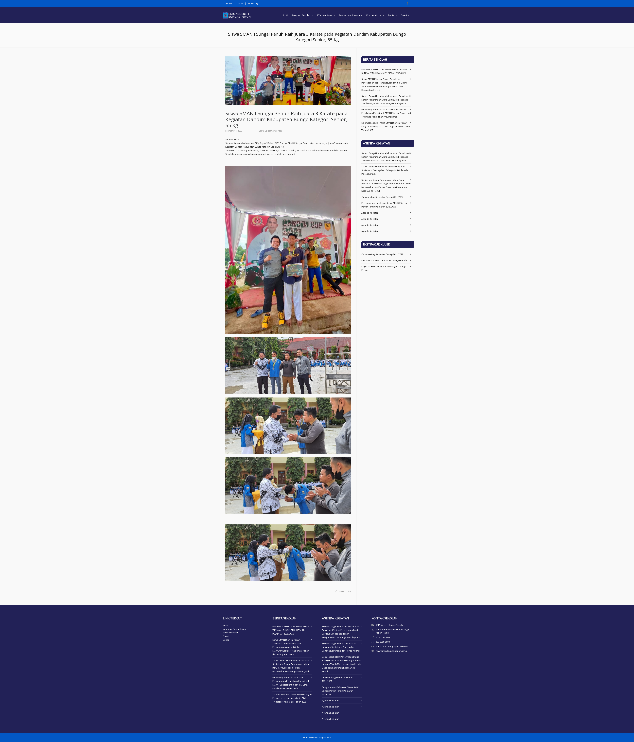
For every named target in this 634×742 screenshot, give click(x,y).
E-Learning (253, 3)
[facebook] (407, 3)
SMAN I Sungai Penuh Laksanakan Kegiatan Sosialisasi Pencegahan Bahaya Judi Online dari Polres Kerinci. (385, 170)
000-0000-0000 (383, 637)
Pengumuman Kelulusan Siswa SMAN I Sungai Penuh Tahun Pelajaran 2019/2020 (341, 691)
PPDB (240, 3)
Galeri (226, 636)
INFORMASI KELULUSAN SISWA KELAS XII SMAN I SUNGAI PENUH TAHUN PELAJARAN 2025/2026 (290, 630)
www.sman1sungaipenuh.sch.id (391, 650)
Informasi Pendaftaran (234, 628)
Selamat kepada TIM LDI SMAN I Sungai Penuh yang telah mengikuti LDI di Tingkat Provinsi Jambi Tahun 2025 (385, 126)
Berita (226, 639)
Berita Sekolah (265, 130)
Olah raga (277, 130)
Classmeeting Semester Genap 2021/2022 (382, 196)
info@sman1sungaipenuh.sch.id (392, 646)
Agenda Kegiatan (370, 212)
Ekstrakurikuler (230, 632)
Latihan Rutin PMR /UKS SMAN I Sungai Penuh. (384, 260)
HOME (229, 3)
